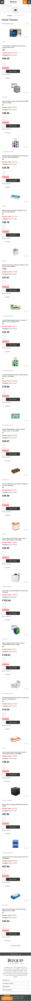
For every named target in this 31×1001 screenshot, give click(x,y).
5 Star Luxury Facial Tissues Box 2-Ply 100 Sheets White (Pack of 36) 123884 (14, 752)
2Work (4, 206)
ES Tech (21, 998)
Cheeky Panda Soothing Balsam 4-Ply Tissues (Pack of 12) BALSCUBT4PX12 (15, 156)
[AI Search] (15, 10)
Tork (3, 42)
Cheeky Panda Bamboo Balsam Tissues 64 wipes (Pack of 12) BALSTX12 (14, 320)
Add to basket (13, 71)
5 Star (4, 534)
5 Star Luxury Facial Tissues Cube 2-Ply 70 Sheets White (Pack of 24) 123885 (14, 539)
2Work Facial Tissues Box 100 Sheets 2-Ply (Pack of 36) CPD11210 (14, 211)
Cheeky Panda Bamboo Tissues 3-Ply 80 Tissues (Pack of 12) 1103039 (13, 430)
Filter (27, 24)
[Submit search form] (28, 5)
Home (10, 15)
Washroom (20, 15)
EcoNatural (5, 479)
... (14, 15)
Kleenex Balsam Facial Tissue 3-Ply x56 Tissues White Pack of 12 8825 (13, 643)
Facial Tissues (13, 55)
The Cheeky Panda (7, 151)
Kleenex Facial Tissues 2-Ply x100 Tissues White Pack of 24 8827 (14, 909)
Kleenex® (5, 97)
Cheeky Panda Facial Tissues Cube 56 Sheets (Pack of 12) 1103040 (15, 375)
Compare (7, 78)
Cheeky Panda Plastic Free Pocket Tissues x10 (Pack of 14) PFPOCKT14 (15, 698)
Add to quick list (7, 74)
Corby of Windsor (7, 586)
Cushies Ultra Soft (7, 852)
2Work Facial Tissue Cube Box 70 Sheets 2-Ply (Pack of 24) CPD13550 (15, 265)
